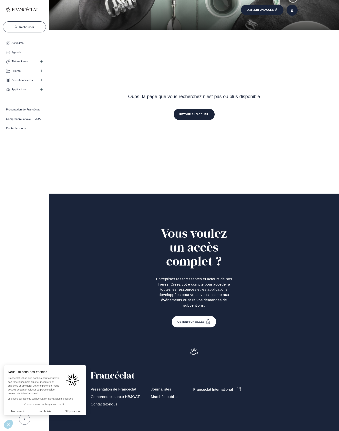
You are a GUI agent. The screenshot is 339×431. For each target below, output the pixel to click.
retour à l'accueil (194, 114)
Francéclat (113, 375)
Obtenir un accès (190, 321)
